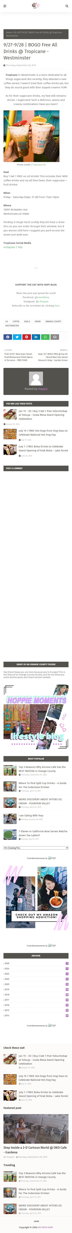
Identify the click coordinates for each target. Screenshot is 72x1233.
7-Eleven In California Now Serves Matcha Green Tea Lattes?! (43, 833)
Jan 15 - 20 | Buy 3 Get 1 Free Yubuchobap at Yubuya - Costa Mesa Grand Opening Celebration (43, 414)
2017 (36, 1000)
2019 (36, 989)
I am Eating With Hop (31, 815)
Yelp (20, 247)
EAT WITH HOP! (45, 1227)
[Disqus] (36, 514)
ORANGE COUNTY (53, 321)
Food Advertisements (36, 858)
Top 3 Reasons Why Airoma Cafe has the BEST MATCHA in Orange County (42, 769)
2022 (36, 979)
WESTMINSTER (12, 326)
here (57, 305)
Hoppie (42, 389)
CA (14, 32)
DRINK (38, 321)
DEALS (27, 321)
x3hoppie (43, 301)
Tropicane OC (39, 164)
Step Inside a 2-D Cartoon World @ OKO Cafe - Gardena (35, 1150)
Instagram (9, 247)
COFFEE (16, 321)
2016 (36, 1005)
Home (9, 32)
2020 (36, 984)
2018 (37, 994)
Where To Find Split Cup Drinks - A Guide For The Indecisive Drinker (42, 785)
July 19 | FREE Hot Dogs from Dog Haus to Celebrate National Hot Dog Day (43, 432)
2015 (36, 1010)
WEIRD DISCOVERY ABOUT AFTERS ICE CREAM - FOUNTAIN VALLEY (40, 801)
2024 (36, 968)
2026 (36, 963)
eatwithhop (43, 297)
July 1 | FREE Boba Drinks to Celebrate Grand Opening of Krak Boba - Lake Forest (43, 448)
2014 (37, 1015)
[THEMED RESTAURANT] (36, 1129)
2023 (36, 973)
